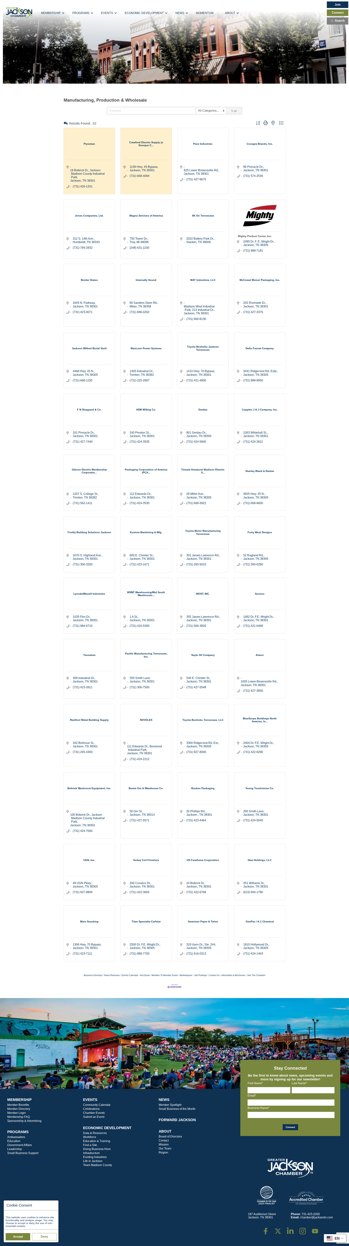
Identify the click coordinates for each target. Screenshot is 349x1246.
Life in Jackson (92, 1161)
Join (338, 4)
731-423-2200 (311, 1214)
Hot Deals (145, 975)
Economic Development (144, 13)
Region (163, 1152)
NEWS (164, 1100)
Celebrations (91, 1108)
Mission (164, 1144)
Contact (164, 1140)
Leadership (14, 1149)
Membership (51, 13)
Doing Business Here (97, 1149)
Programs (80, 13)
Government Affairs (19, 1145)
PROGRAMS (18, 1132)
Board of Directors (170, 1136)
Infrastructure (91, 1153)
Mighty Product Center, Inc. (255, 236)
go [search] (235, 110)
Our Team (165, 1148)
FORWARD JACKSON (177, 1120)
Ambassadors (16, 1137)
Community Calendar (97, 1104)
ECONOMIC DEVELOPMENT (107, 1128)
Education (13, 1141)
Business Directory (93, 975)
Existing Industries (95, 1157)
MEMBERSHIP (19, 1100)
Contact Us (214, 975)
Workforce (89, 1137)
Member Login (16, 1112)
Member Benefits (18, 1104)
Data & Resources (95, 1133)
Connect (338, 12)
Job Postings (200, 975)
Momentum (204, 13)
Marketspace (186, 975)
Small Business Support (22, 1153)
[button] (65, 123)
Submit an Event (93, 1116)
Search (340, 20)
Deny (44, 1236)
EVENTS (90, 1100)
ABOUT (165, 1131)
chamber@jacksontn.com (316, 1217)
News (179, 13)
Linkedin (292, 1229)
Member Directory (18, 1108)
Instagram (305, 1229)
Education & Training (96, 1141)
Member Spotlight (170, 1104)
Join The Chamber (256, 975)
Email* (252, 1095)
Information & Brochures (233, 975)
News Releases (112, 975)
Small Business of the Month (177, 1108)
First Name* (255, 1083)
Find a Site (90, 1145)
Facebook (268, 1229)
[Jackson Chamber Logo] (19, 13)
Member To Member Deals (165, 975)
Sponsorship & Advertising (24, 1120)
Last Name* (299, 1083)
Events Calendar (130, 975)
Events (107, 13)
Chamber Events (94, 1112)
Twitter (279, 1229)
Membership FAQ (18, 1116)
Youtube (316, 1229)
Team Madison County (97, 1165)
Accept (18, 1236)
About (230, 13)
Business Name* (258, 1107)
